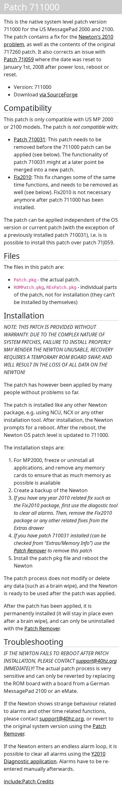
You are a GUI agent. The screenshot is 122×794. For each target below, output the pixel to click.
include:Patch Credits (29, 781)
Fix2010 (22, 177)
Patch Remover (30, 550)
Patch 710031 (29, 139)
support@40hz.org (96, 660)
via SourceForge (58, 94)
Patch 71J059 (19, 59)
